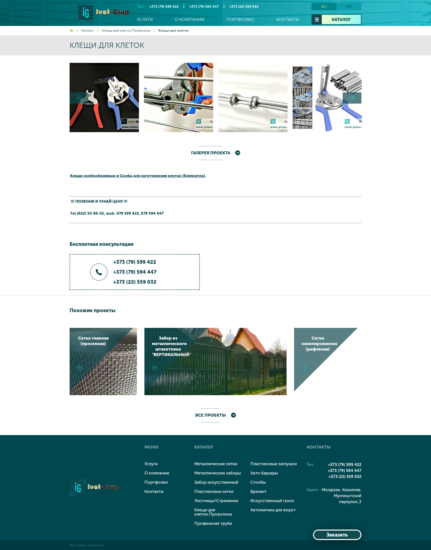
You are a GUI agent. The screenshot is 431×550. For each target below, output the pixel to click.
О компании (190, 19)
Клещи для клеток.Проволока (126, 30)
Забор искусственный (216, 482)
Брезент (258, 491)
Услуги (145, 19)
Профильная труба (213, 523)
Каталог (341, 19)
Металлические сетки (215, 463)
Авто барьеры (264, 472)
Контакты (287, 19)
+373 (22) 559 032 (243, 6)
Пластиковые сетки (213, 491)
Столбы (258, 482)
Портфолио (240, 19)
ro (349, 6)
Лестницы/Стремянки (216, 500)
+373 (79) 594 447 (204, 6)
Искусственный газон (272, 500)
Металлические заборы (217, 472)
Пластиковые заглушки (273, 463)
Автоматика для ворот (273, 509)
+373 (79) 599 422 (164, 6)
